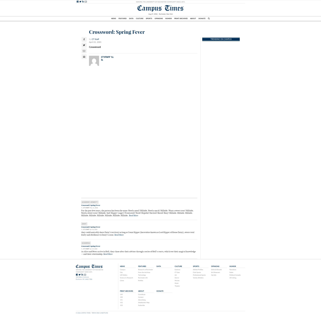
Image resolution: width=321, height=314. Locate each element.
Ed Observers (215, 272)
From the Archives (144, 272)
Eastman (177, 269)
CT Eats (177, 272)
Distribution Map (143, 302)
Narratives (232, 269)
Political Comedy (235, 275)
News (113, 18)
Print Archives (181, 18)
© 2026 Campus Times (83, 313)
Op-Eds (213, 275)
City (121, 272)
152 (121, 302)
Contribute (141, 294)
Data (131, 18)
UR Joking (232, 278)
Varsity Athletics (198, 278)
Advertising (142, 300)
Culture (139, 18)
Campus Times (160, 8)
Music (177, 283)
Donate (201, 18)
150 (121, 297)
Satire (231, 272)
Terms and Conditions (100, 313)
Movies (177, 280)
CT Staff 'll (107, 57)
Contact (140, 297)
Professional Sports (199, 275)
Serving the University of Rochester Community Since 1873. (160, 2)
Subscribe (141, 305)
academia (86, 243)
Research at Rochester (145, 269)
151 (121, 300)
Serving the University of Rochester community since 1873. (89, 271)
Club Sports (197, 272)
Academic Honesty (90, 202)
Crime (122, 280)
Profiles (140, 280)
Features (122, 18)
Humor (168, 18)
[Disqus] (139, 100)
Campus (122, 269)
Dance (177, 278)
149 (121, 294)
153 (121, 305)
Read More (133, 216)
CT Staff (95, 39)
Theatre (177, 286)
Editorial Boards (216, 269)
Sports (149, 18)
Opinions (159, 18)
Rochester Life (143, 278)
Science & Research (126, 278)
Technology (142, 275)
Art (176, 275)
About (193, 18)
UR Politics (123, 275)
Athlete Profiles (198, 269)
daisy (84, 224)
